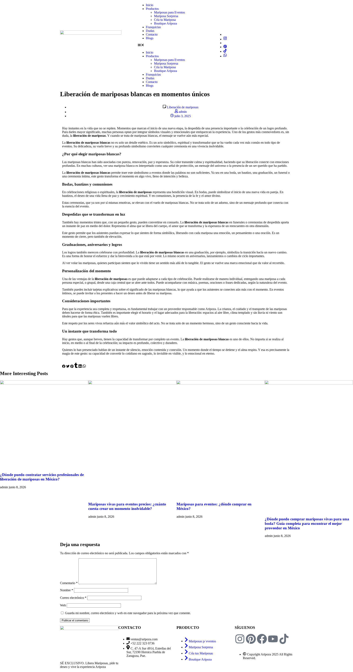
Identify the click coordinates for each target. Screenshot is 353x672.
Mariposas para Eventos (169, 12)
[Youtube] (273, 639)
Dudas (150, 30)
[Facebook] (262, 639)
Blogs (149, 38)
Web (63, 605)
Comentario (69, 583)
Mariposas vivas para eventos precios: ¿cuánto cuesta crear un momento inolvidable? (127, 506)
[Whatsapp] (225, 56)
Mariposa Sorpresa (166, 16)
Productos (152, 8)
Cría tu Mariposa (165, 19)
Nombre (66, 590)
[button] (176, 45)
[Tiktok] (225, 51)
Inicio (149, 5)
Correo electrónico (73, 597)
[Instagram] (225, 39)
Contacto (152, 34)
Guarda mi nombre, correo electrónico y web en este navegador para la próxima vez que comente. (128, 613)
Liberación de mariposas (182, 107)
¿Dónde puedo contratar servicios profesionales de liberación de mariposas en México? (42, 477)
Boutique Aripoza (165, 23)
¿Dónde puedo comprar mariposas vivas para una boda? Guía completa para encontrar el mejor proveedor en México (307, 523)
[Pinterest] (225, 47)
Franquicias (153, 27)
